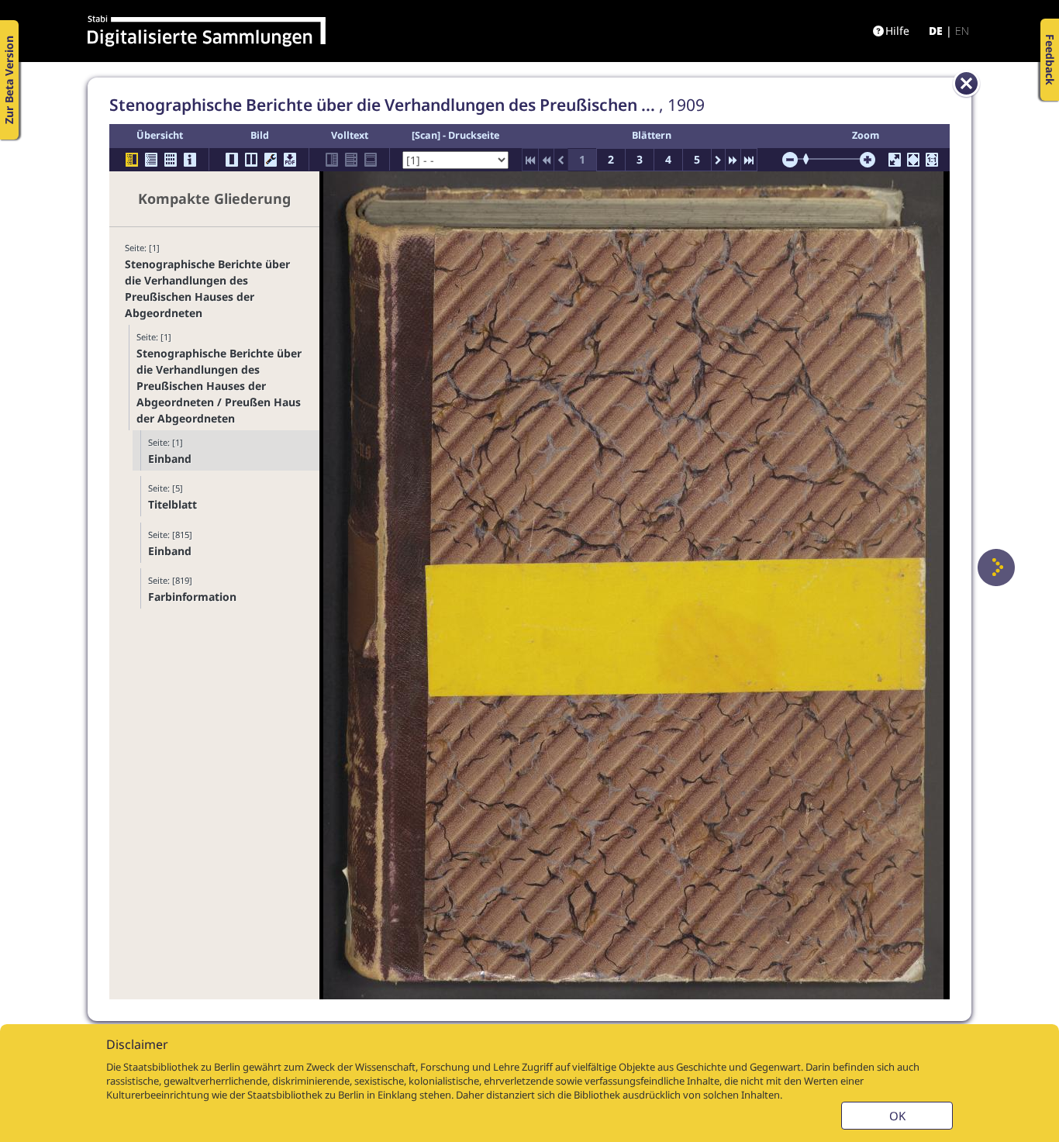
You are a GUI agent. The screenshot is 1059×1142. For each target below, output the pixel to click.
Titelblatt (172, 504)
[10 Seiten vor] (733, 159)
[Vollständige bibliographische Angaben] (190, 160)
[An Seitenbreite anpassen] (913, 160)
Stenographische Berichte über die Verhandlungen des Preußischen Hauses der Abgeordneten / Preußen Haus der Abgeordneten (219, 386)
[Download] (290, 160)
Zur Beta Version (9, 80)
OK (897, 1115)
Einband (169, 458)
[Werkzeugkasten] (270, 160)
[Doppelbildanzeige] (251, 160)
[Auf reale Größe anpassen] (932, 160)
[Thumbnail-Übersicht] (170, 160)
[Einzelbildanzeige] (232, 160)
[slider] (811, 159)
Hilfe (897, 30)
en (962, 30)
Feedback (1050, 59)
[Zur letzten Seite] (748, 159)
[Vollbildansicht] (894, 160)
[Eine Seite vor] (996, 567)
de (936, 30)
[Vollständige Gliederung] (151, 160)
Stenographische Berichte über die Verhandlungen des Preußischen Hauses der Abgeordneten (207, 288)
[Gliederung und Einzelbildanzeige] (132, 160)
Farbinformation (192, 596)
